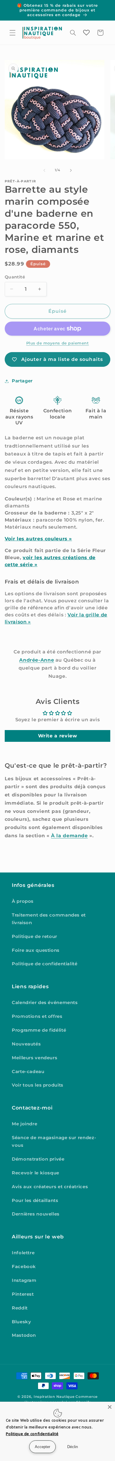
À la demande (69, 835)
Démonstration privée (38, 1159)
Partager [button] (22, 381)
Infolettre (23, 1252)
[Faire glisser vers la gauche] (44, 170)
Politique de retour (34, 936)
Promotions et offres (37, 1016)
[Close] (110, 1407)
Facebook (24, 1266)
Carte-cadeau (28, 1071)
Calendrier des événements (45, 1002)
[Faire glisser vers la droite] (70, 170)
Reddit (20, 1308)
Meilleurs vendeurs (34, 1057)
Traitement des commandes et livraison (49, 918)
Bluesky (21, 1321)
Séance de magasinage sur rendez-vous (54, 1141)
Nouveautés (26, 1044)
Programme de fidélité (39, 1030)
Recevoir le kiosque (35, 1173)
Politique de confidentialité (45, 963)
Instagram (24, 1280)
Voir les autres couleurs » (38, 539)
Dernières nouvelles (36, 1214)
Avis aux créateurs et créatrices (50, 1186)
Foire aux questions (36, 950)
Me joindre (24, 1124)
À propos (23, 901)
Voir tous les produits (37, 1085)
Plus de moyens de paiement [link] (57, 343)
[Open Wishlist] (86, 32)
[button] (12, 32)
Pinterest (23, 1294)
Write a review (57, 736)
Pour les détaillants (35, 1200)
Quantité (15, 277)
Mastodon (24, 1335)
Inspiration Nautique (54, 1397)
